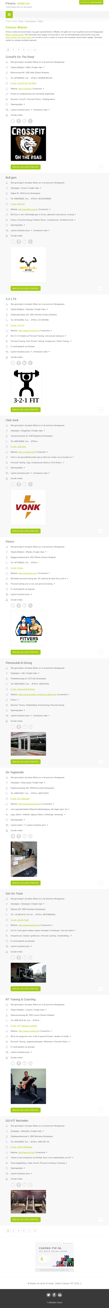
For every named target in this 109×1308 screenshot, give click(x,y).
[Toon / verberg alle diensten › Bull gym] (57, 220)
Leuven (29, 1010)
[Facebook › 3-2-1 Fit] (18, 363)
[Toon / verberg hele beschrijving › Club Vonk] (57, 457)
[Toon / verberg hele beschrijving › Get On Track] (57, 930)
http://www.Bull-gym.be (27, 209)
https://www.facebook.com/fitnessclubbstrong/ (37, 694)
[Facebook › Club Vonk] (18, 484)
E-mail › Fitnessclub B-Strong (23, 689)
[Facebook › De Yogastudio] (18, 836)
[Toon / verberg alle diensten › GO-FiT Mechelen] (57, 1163)
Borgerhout (25, 431)
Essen (24, 188)
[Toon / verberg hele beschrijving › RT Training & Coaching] (57, 1036)
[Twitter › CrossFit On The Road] (13, 121)
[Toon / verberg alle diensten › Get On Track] (57, 935)
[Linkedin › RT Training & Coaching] (24, 1063)
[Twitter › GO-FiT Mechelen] (13, 1184)
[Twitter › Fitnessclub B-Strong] (13, 727)
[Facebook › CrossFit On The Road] (18, 121)
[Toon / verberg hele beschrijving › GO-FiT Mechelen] (57, 1157)
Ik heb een (91, 2)
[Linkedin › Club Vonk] (24, 484)
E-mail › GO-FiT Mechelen (21, 1147)
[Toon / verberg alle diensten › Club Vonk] (57, 462)
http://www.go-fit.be (26, 1152)
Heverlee (29, 309)
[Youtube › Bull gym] (30, 241)
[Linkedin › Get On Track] (24, 957)
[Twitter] (48, 1295)
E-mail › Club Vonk (18, 447)
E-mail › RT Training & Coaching (24, 1026)
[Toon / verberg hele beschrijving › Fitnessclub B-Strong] (57, 699)
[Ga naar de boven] (100, 167)
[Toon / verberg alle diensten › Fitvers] (57, 583)
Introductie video (42, 110)
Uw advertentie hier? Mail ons (54, 1270)
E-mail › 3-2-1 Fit (17, 325)
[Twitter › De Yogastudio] (13, 836)
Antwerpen (15, 188)
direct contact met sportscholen (19, 37)
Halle (28, 67)
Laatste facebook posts (21, 110)
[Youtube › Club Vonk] (30, 484)
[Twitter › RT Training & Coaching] (13, 1063)
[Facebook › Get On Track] (18, 957)
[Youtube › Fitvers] (30, 605)
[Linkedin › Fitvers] (24, 605)
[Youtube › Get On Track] (30, 957)
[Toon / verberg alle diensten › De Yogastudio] (57, 814)
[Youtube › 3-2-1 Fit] (30, 363)
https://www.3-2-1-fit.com (28, 331)
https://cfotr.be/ (24, 89)
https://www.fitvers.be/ (27, 573)
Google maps (38, 67)
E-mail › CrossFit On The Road (23, 83)
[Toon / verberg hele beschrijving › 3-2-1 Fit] (57, 336)
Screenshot (38, 89)
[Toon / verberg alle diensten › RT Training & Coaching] (57, 1041)
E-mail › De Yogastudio (20, 799)
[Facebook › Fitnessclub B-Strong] (18, 727)
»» (35, 50)
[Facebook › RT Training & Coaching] (18, 1063)
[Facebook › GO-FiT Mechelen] (18, 1184)
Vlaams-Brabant (17, 67)
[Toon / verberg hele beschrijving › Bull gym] (57, 214)
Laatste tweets (18, 825)
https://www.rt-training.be (28, 1031)
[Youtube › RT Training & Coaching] (30, 1063)
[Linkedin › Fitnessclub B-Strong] (24, 727)
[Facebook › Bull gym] (18, 241)
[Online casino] (56, 1243)
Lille (23, 673)
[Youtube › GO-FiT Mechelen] (30, 1184)
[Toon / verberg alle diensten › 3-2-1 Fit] (57, 341)
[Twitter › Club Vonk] (13, 484)
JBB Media (52, 1302)
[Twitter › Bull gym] (13, 241)
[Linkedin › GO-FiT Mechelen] (24, 1184)
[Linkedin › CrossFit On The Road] (24, 121)
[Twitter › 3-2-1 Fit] (13, 363)
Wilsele (29, 552)
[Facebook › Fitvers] (18, 605)
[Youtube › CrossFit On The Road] (30, 121)
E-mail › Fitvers (17, 568)
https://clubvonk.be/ (26, 452)
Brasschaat (26, 783)
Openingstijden (18, 104)
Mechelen (25, 1131)
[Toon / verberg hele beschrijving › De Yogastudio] (57, 809)
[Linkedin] (60, 1295)
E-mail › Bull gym (18, 204)
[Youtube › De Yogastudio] (30, 836)
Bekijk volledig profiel (25, 167)
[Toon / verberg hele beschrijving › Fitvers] (57, 578)
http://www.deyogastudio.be (29, 804)
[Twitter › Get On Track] (13, 957)
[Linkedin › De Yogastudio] (24, 836)
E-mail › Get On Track (20, 920)
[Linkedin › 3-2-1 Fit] (24, 363)
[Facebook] (54, 1295)
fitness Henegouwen (14, 35)
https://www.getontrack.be (29, 925)
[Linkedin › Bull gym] (24, 241)
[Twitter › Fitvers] (13, 605)
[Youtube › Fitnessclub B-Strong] (30, 727)
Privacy (59, 1302)
